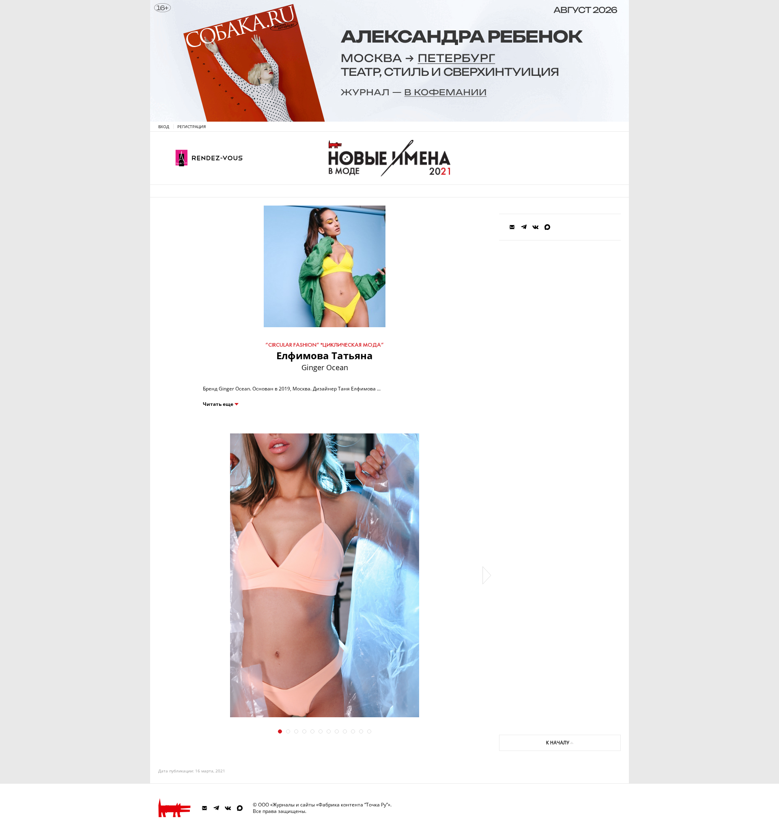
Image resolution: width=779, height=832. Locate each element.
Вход (163, 126)
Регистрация (191, 126)
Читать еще (218, 404)
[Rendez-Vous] (208, 158)
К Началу (557, 743)
